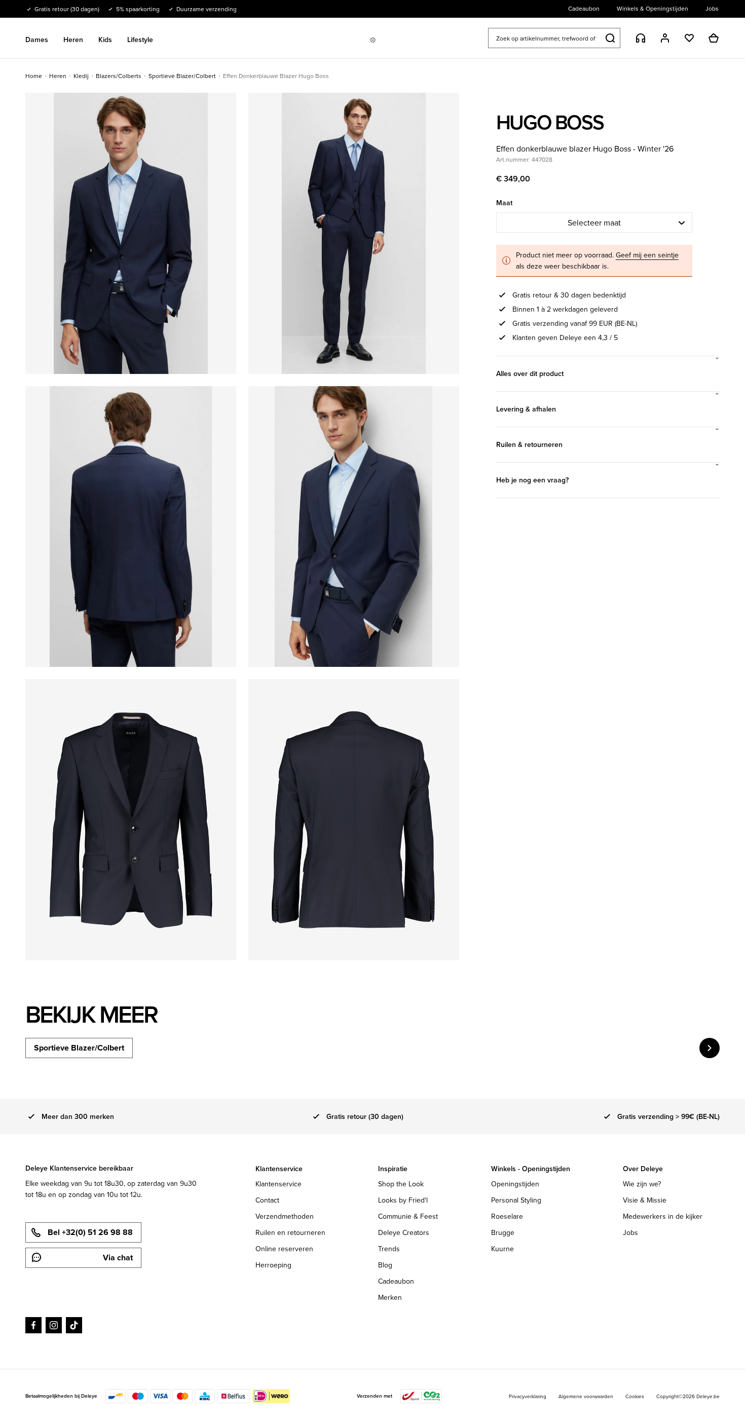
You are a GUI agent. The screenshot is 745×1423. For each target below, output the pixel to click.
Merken (390, 1297)
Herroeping (273, 1265)
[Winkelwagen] (713, 38)
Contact (267, 1200)
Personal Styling (516, 1200)
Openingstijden (515, 1184)
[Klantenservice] (641, 38)
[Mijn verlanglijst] (689, 38)
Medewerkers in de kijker (662, 1216)
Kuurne (502, 1249)
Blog (385, 1265)
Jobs (630, 1232)
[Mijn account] (665, 38)
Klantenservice (278, 1184)
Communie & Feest (408, 1216)
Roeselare (507, 1216)
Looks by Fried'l (403, 1200)
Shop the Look (401, 1184)
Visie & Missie (644, 1200)
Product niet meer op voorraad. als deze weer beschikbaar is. (597, 260)
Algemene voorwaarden (585, 1396)
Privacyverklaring (527, 1396)
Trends (389, 1249)
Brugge (502, 1232)
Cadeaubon (396, 1281)
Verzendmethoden (284, 1216)
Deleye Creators (403, 1232)
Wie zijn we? (642, 1184)
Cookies (634, 1396)
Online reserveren (284, 1249)
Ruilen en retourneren (290, 1232)
